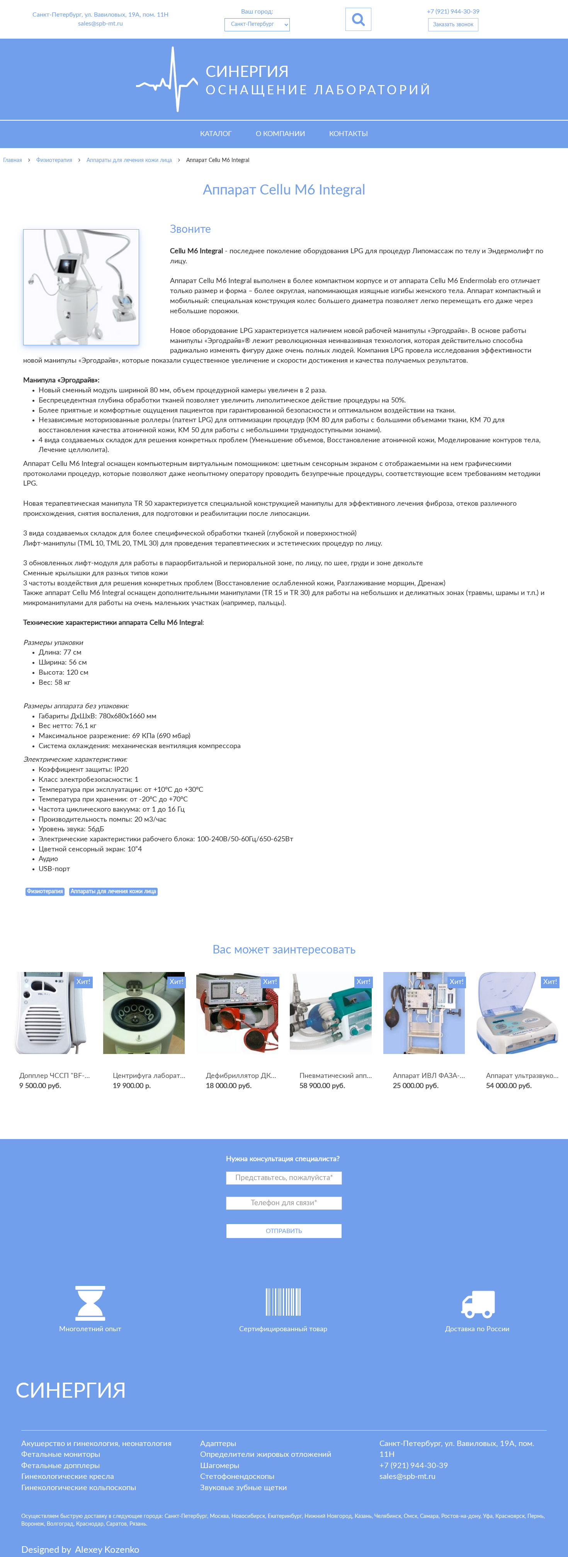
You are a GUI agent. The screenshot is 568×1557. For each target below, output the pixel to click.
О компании (280, 134)
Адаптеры (218, 1444)
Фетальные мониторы (60, 1454)
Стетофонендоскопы (237, 1476)
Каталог (216, 134)
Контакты (348, 134)
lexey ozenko (107, 1550)
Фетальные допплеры (60, 1466)
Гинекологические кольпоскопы (78, 1488)
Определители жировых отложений (266, 1454)
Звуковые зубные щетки (243, 1488)
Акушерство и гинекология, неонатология (96, 1444)
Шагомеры (219, 1466)
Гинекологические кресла (67, 1476)
